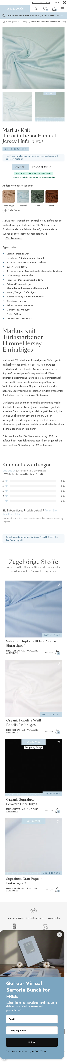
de (55, 2)
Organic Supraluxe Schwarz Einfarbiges (21, 802)
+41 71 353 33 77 (41, 2)
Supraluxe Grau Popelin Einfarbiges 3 (24, 881)
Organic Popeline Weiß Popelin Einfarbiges (23, 723)
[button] (6, 58)
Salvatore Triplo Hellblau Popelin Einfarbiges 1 (31, 643)
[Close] (59, 934)
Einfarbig (23, 22)
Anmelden (20, 167)
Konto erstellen (42, 167)
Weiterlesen (13, 238)
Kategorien (12, 22)
